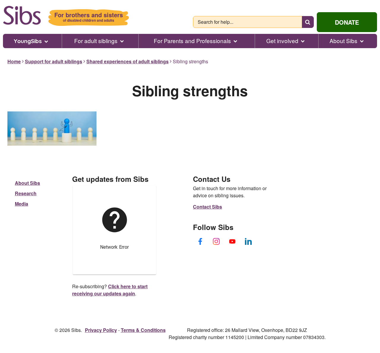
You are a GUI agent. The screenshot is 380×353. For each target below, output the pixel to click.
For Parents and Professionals (192, 41)
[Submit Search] (308, 22)
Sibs (22, 15)
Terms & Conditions (143, 330)
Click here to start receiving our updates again (110, 290)
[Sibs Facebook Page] (200, 241)
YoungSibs (28, 41)
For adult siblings (96, 41)
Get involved (282, 41)
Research (26, 193)
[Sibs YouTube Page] (232, 241)
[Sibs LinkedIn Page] (248, 241)
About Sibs (343, 41)
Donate (347, 22)
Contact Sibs (207, 206)
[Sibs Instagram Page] (216, 241)
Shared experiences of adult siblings (127, 61)
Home (14, 61)
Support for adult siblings (53, 61)
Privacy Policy (101, 330)
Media (21, 203)
